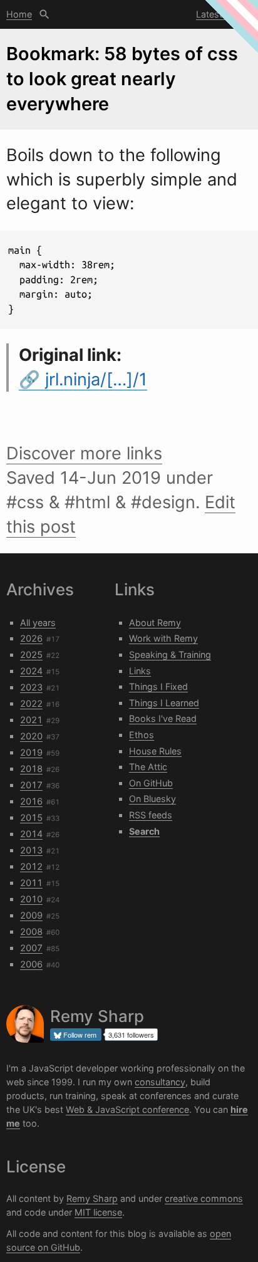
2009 (31, 915)
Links (140, 670)
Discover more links (84, 453)
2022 (31, 703)
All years (38, 622)
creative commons (204, 1198)
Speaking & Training (170, 654)
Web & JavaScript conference (127, 1109)
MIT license (98, 1212)
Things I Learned (164, 702)
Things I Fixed (158, 686)
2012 (31, 866)
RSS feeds (150, 815)
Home (19, 14)
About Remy (155, 622)
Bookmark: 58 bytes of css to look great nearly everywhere (122, 79)
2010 (31, 899)
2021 (31, 719)
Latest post (220, 14)
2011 (31, 882)
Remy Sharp (92, 1198)
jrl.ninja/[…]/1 (96, 379)
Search (44, 14)
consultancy (160, 1082)
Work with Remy (163, 638)
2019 (31, 752)
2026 (31, 638)
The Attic (148, 766)
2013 (31, 850)
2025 (31, 654)
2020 (31, 736)
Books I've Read (163, 718)
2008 (31, 931)
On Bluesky (152, 798)
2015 (31, 817)
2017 (31, 785)
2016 (31, 801)
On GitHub (151, 783)
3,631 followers (131, 1035)
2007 (31, 947)
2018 (31, 768)
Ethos (141, 734)
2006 (31, 964)
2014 (31, 833)
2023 (31, 687)
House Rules (155, 751)
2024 (31, 670)
